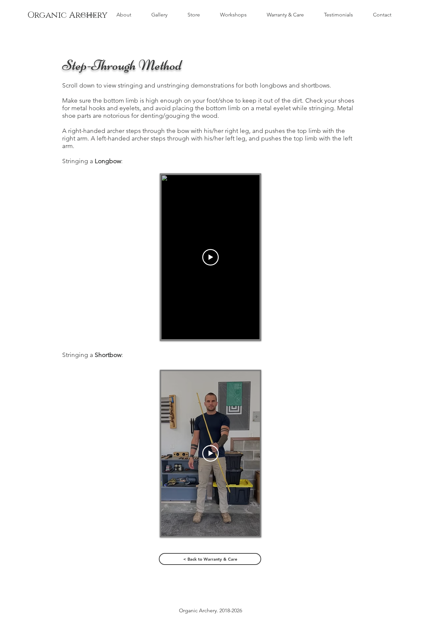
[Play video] (210, 257)
